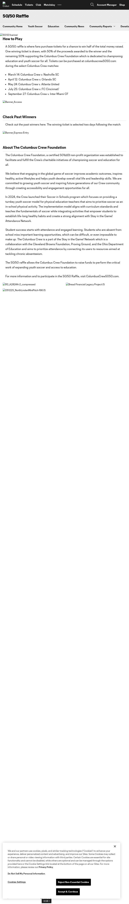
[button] (59, 5)
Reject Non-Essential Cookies (73, 882)
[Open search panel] (92, 5)
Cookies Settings (17, 882)
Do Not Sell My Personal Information (26, 873)
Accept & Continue (68, 891)
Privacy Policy (46, 867)
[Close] (115, 846)
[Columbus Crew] (6, 5)
